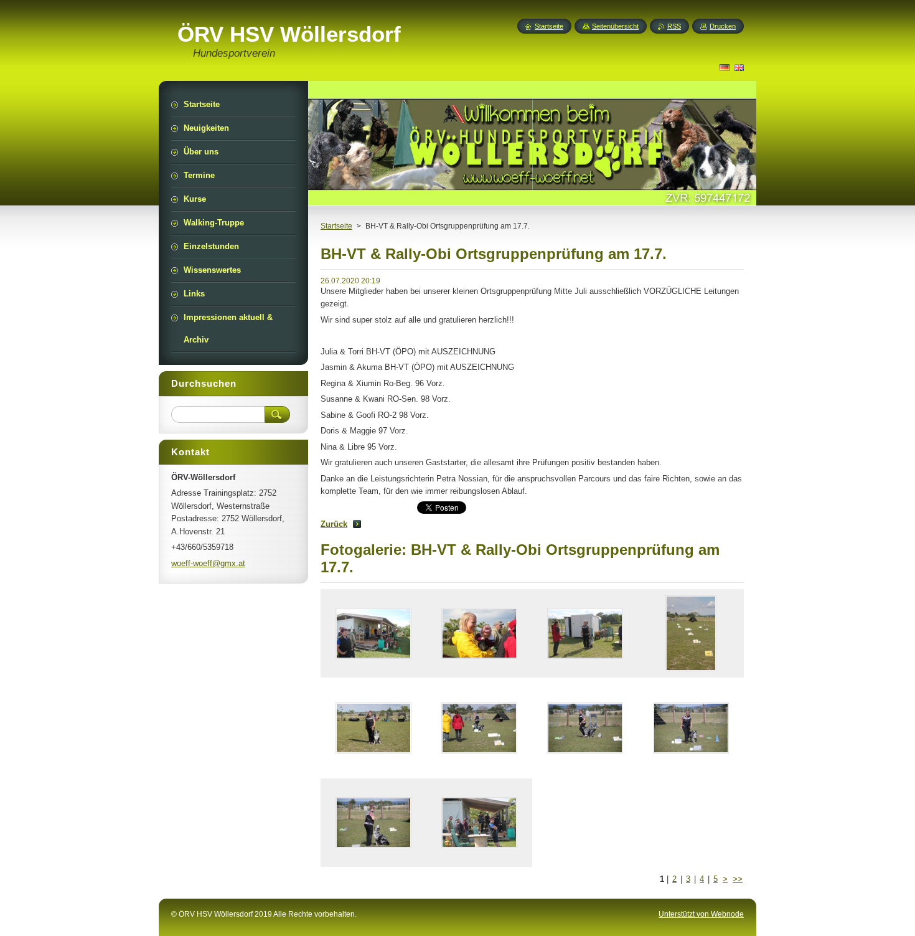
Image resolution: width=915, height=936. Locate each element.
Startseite (336, 226)
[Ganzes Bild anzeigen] (373, 633)
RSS (674, 26)
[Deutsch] (725, 67)
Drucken (723, 26)
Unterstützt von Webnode (701, 914)
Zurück (334, 524)
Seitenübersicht (615, 26)
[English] (739, 67)
